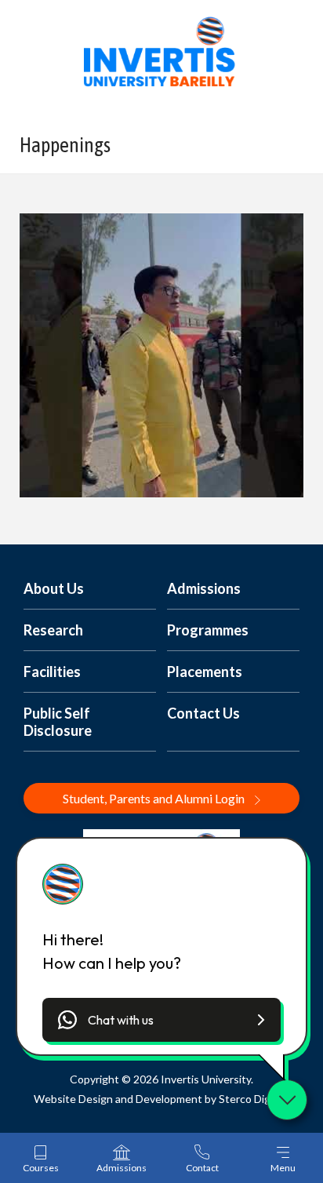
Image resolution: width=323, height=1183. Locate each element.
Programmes (208, 630)
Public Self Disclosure (58, 721)
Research (53, 630)
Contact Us (203, 713)
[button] (161, 1020)
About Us (54, 588)
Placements (204, 671)
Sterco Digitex (254, 1098)
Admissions (204, 588)
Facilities (52, 671)
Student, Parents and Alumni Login (155, 798)
